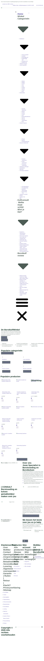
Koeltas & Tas (22, 196)
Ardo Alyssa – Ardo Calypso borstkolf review (23, 294)
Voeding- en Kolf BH (23, 194)
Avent (23, 86)
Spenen (23, 140)
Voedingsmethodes (25, 141)
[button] (22, 309)
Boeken (21, 195)
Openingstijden (10, 554)
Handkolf (23, 56)
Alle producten (16, 566)
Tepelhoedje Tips (23, 239)
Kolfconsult (23, 200)
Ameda (23, 83)
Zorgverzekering (11, 557)
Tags (16, 559)
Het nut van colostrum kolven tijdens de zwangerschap (24, 237)
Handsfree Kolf (25, 61)
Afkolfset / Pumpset (23, 63)
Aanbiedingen (20, 557)
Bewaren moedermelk (27, 368)
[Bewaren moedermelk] (23, 366)
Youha (23, 90)
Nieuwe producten (17, 568)
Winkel (21, 16)
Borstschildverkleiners (26, 116)
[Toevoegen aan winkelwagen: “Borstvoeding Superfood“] (17, 453)
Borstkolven (4, 359)
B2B (20, 198)
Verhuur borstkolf (25, 54)
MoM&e (23, 82)
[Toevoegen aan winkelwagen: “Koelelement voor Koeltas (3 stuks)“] (32, 427)
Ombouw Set (24, 62)
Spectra (23, 88)
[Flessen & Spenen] (2, 366)
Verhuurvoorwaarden (7, 601)
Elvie (23, 91)
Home (20, 14)
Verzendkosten (10, 564)
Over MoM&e (5, 592)
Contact (7, 552)
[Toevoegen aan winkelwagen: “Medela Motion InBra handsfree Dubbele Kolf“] (3, 400)
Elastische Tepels (23, 243)
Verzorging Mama (25, 186)
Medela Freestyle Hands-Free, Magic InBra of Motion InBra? (24, 277)
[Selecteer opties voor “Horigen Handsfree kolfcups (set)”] (17, 427)
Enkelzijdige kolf (25, 57)
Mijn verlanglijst (28, 566)
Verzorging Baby (25, 187)
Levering (7, 566)
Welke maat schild (21, 204)
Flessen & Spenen (5, 368)
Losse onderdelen (26, 359)
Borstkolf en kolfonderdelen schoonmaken (22, 233)
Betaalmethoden (11, 561)
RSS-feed (16, 575)
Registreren (30, 550)
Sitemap (7, 590)
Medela (23, 81)
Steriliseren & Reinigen (24, 166)
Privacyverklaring (6, 620)
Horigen (23, 87)
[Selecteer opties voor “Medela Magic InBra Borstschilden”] (32, 400)
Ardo (23, 115)
